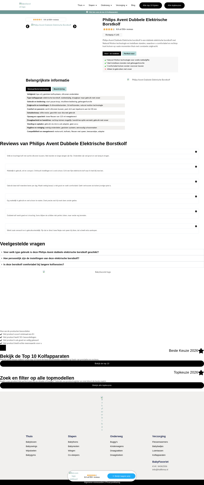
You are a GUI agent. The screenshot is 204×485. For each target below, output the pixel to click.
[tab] (112, 53)
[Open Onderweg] (111, 5)
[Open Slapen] (96, 5)
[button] (27, 26)
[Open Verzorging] (127, 5)
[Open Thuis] (84, 5)
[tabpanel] (140, 64)
